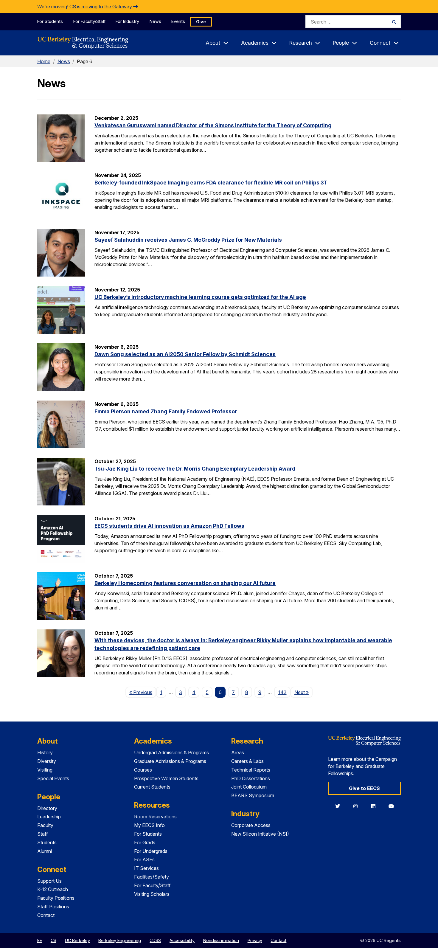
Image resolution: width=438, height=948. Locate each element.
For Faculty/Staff (89, 21)
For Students (50, 21)
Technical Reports (250, 770)
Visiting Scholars (152, 894)
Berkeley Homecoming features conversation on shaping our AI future (185, 583)
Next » (303, 692)
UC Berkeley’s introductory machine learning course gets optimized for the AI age (200, 297)
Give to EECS (364, 788)
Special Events (53, 778)
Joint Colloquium (249, 787)
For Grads (144, 842)
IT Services (146, 868)
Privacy (255, 940)
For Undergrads (150, 851)
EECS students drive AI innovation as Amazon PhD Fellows (169, 526)
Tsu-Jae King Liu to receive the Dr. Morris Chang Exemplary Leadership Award (194, 469)
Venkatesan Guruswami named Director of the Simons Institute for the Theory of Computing (213, 125)
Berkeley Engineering (119, 940)
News (155, 21)
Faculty (45, 825)
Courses (143, 770)
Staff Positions (53, 907)
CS (53, 940)
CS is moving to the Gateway (101, 7)
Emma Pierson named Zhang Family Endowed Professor (165, 411)
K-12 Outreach (52, 889)
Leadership (49, 817)
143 (282, 692)
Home (43, 61)
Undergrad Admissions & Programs (171, 752)
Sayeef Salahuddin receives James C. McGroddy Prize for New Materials (188, 240)
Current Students (152, 787)
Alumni (44, 851)
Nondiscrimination (221, 940)
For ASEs (144, 859)
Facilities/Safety (151, 877)
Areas (237, 752)
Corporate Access (251, 825)
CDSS (155, 940)
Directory (47, 808)
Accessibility (182, 940)
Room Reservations (155, 817)
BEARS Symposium (252, 795)
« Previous (142, 692)
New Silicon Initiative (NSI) (260, 834)
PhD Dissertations (250, 778)
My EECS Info (149, 825)
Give (201, 21)
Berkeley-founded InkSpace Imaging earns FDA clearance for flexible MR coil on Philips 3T (210, 182)
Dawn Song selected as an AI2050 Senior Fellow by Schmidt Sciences (185, 354)
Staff (42, 834)
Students (47, 842)
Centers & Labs (247, 761)
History (45, 752)
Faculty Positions (55, 898)
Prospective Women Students (166, 778)
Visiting (44, 770)
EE (39, 940)
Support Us (49, 881)
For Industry (127, 21)
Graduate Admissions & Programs (170, 761)
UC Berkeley (77, 940)
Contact (46, 915)
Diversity (46, 761)
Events (178, 21)
